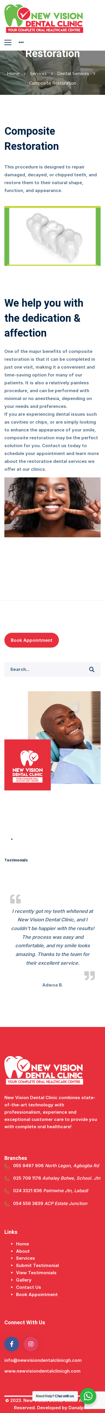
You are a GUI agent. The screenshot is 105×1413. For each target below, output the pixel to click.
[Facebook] (11, 1344)
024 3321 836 (50, 1190)
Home (13, 74)
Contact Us (28, 1287)
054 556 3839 (50, 1203)
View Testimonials (36, 1272)
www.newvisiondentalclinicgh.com (42, 1371)
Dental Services (73, 74)
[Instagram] (31, 1344)
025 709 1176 (56, 1178)
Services (38, 74)
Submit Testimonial (37, 1265)
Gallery (24, 1280)
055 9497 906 (56, 1165)
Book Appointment (31, 640)
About (23, 1251)
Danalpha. (80, 1407)
